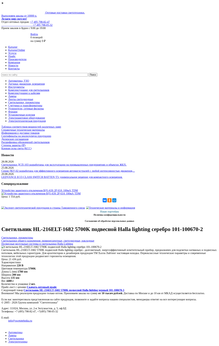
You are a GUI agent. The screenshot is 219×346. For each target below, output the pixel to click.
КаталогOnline (16, 50)
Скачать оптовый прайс (42, 287)
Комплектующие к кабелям (24, 93)
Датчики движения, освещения (26, 83)
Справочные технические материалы (23, 129)
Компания (14, 62)
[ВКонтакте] (105, 200)
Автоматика (15, 332)
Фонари (12, 111)
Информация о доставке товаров (20, 132)
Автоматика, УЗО (18, 80)
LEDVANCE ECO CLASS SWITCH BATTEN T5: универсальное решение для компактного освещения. (62, 177)
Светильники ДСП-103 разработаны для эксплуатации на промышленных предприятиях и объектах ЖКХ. (64, 164)
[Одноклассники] (109, 200)
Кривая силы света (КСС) (16, 148)
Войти (34, 34)
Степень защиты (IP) (13, 145)
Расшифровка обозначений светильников (25, 142)
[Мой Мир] (114, 200)
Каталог (13, 46)
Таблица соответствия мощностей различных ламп (31, 126)
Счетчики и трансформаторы (25, 105)
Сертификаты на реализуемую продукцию (26, 136)
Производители (17, 59)
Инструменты (16, 86)
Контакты (14, 68)
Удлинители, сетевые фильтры (26, 108)
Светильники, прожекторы (24, 102)
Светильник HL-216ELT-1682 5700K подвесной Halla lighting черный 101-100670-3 (74, 290)
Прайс (12, 56)
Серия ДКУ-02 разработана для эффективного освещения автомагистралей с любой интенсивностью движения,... (68, 170)
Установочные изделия (21, 114)
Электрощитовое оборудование (26, 117)
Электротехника (17, 341)
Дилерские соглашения (14, 139)
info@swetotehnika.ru (20, 320)
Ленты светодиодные (20, 99)
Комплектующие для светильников (28, 90)
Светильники (16, 338)
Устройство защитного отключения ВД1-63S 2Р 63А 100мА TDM (39, 190)
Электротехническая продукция (27, 120)
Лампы (12, 96)
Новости (13, 65)
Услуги (12, 53)
